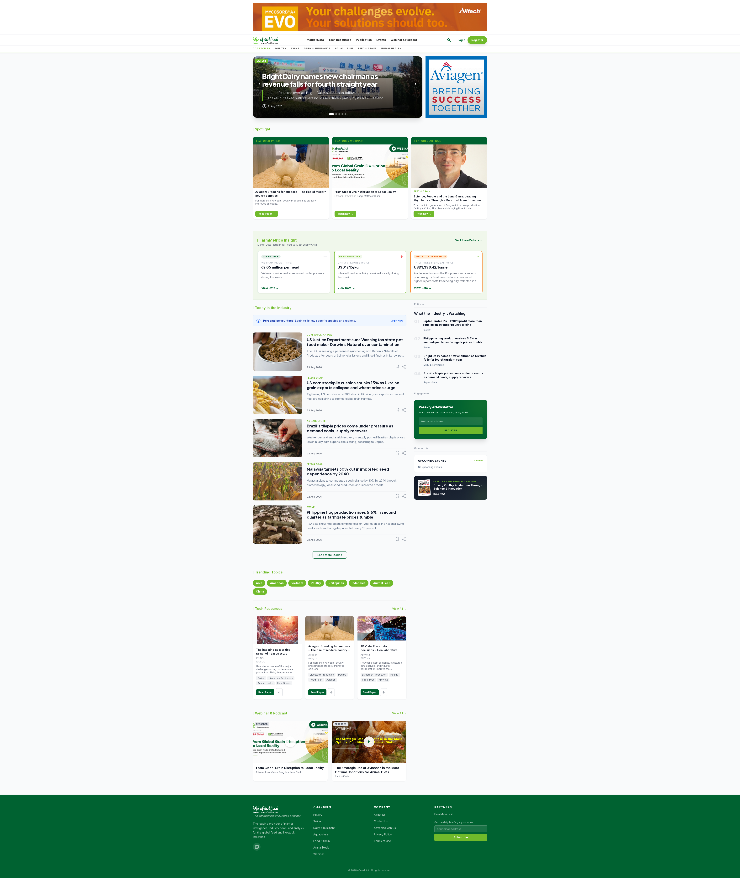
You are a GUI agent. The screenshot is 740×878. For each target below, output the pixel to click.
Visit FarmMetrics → (469, 240)
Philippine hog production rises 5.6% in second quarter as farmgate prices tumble (351, 514)
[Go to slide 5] (345, 114)
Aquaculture (344, 48)
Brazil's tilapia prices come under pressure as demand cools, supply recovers (350, 428)
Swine (295, 48)
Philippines (336, 583)
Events (381, 39)
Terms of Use (382, 841)
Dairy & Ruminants (317, 48)
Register (477, 40)
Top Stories (261, 48)
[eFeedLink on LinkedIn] (257, 847)
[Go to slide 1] (330, 114)
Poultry (280, 48)
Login (461, 40)
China (260, 591)
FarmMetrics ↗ (443, 814)
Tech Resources (340, 39)
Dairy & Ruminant (324, 827)
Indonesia (358, 583)
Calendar (478, 460)
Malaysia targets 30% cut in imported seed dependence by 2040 (348, 471)
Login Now (396, 320)
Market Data (315, 39)
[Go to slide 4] (342, 114)
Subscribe (461, 837)
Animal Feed (381, 583)
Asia (259, 583)
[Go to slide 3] (339, 114)
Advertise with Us (385, 827)
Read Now (439, 494)
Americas (277, 583)
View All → (399, 608)
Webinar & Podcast (404, 39)
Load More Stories (329, 555)
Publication (364, 39)
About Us (379, 814)
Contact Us (381, 821)
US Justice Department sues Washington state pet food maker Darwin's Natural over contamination (355, 342)
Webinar (318, 854)
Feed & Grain (367, 48)
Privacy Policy (383, 834)
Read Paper (265, 692)
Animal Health (390, 48)
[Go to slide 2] (334, 114)
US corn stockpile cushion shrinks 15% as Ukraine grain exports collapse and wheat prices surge (353, 385)
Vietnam (297, 583)
